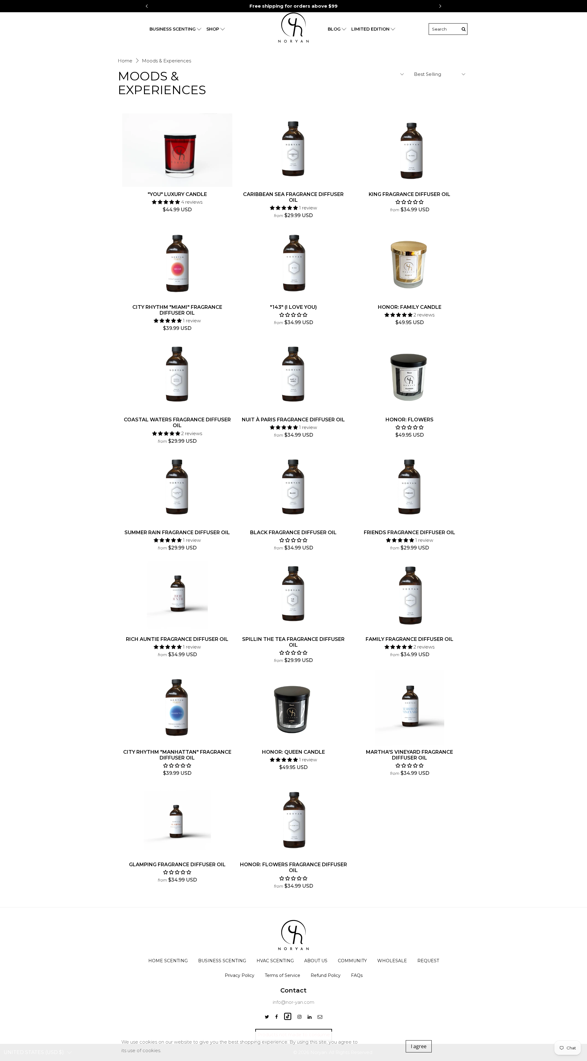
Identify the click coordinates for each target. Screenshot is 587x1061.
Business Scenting (222, 960)
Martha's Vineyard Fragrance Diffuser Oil (409, 755)
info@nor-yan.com (293, 1002)
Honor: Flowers (410, 420)
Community (352, 960)
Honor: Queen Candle (293, 752)
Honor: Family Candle (409, 307)
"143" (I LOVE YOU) (293, 307)
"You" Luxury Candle (177, 194)
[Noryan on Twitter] (267, 1017)
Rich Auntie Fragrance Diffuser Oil (177, 639)
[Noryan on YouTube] (287, 1018)
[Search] (463, 29)
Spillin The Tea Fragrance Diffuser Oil (293, 642)
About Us (315, 960)
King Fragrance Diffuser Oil (409, 194)
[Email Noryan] (320, 1017)
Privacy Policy (239, 975)
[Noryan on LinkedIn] (309, 1017)
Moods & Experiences (166, 60)
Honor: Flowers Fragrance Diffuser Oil (293, 867)
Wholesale (392, 960)
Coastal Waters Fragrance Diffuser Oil (177, 422)
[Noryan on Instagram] (299, 1017)
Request (428, 960)
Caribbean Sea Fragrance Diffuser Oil (293, 197)
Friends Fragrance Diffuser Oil (409, 532)
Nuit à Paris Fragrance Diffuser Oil (293, 420)
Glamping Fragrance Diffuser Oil (177, 864)
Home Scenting (168, 960)
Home (125, 60)
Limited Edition (370, 29)
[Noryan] (293, 29)
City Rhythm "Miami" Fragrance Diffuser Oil (177, 310)
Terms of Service (282, 975)
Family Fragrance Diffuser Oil (409, 639)
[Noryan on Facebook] (276, 1017)
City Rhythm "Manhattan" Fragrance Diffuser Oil (177, 755)
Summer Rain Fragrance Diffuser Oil (177, 532)
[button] (440, 6)
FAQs (357, 975)
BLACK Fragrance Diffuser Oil (293, 532)
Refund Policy (326, 975)
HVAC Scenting (275, 960)
